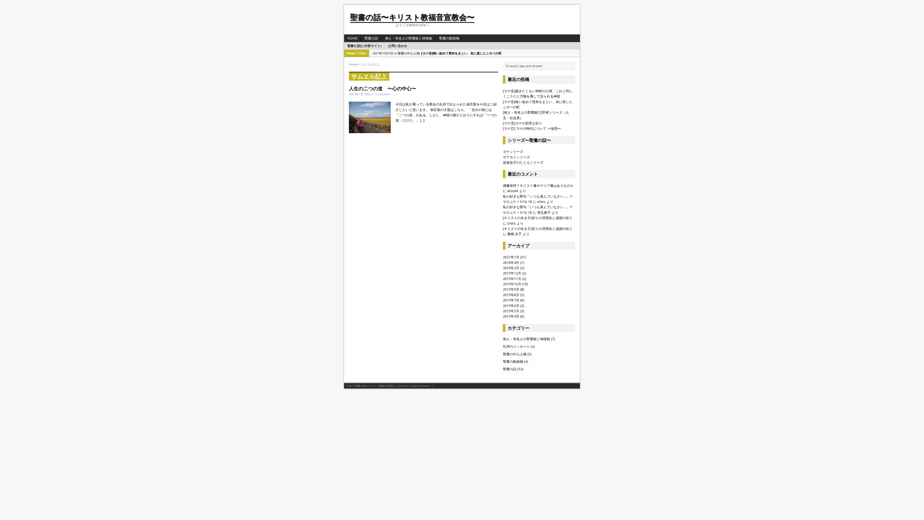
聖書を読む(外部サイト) (364, 46)
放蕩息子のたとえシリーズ (523, 162)
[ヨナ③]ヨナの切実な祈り (522, 123)
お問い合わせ (397, 46)
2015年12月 (512, 273)
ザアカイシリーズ (516, 157)
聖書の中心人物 (514, 354)
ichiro (541, 201)
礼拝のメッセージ (516, 346)
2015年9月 (511, 289)
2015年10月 (512, 284)
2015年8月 (511, 294)
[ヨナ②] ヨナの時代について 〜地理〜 (532, 128)
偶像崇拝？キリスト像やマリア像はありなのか (538, 185)
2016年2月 (511, 268)
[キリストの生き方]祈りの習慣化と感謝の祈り (537, 217)
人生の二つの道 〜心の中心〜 (382, 88)
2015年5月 (511, 311)
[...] (422, 120)
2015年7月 (511, 300)
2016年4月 (511, 262)
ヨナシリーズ (513, 151)
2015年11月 (512, 278)
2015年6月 (511, 305)
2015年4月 (511, 316)
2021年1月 (511, 257)
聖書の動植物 (449, 38)
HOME (352, 38)
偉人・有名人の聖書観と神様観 (408, 38)
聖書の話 (371, 38)
